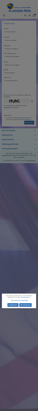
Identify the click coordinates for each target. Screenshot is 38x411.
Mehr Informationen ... (25, 297)
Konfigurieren (13, 305)
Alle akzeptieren (25, 305)
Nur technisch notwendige (19, 300)
